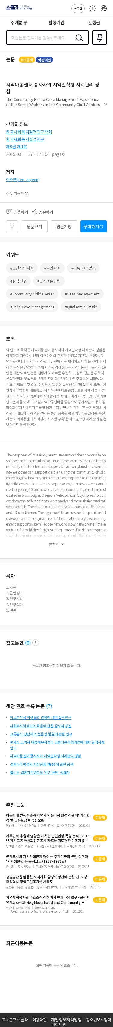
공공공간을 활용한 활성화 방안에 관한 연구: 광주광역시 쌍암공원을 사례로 (46, 879)
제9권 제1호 (16, 147)
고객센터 (91, 11)
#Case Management (82, 294)
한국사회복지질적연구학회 (29, 132)
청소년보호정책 (98, 1019)
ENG (103, 11)
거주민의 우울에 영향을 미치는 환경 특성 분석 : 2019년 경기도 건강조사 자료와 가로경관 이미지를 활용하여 (48, 838)
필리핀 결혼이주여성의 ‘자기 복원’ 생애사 (40, 772)
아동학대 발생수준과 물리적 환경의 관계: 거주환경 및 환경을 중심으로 (47, 818)
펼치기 (54, 544)
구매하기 (91, 226)
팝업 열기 (35, 642)
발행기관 (56, 22)
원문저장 (64, 226)
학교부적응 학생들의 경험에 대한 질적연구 (40, 717)
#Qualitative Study (81, 307)
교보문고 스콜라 (15, 1019)
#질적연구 (18, 281)
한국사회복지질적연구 (25, 139)
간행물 (94, 22)
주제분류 (19, 22)
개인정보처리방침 (66, 1019)
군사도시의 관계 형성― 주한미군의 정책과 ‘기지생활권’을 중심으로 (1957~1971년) (47, 859)
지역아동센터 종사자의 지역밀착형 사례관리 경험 (45, 755)
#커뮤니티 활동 (83, 268)
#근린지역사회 (21, 268)
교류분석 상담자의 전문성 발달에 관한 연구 (41, 733)
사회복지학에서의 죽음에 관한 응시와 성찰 (40, 725)
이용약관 (40, 1019)
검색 (78, 42)
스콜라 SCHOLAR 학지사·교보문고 (18, 9)
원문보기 (34, 226)
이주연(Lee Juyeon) (22, 179)
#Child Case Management (32, 307)
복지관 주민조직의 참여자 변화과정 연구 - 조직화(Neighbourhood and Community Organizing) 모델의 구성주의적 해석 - (47, 899)
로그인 (78, 8)
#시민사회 (52, 268)
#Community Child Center (32, 294)
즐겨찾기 (98, 44)
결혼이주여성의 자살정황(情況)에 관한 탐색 (42, 764)
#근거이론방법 (49, 281)
